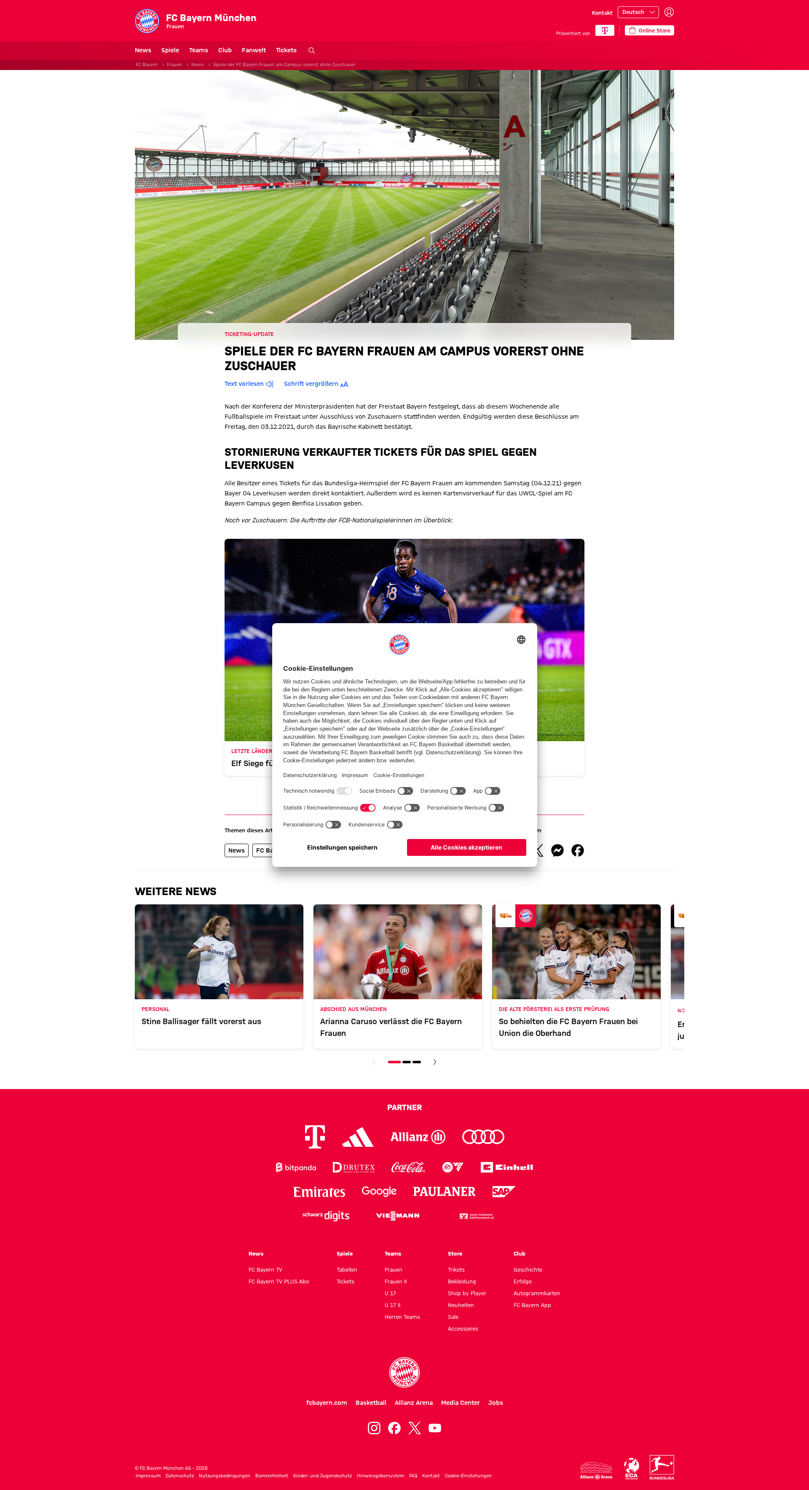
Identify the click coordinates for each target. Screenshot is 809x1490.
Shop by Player (467, 1293)
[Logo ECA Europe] (632, 1468)
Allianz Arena (414, 1402)
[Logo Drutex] (354, 1167)
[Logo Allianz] (418, 1137)
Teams (198, 50)
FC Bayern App (532, 1305)
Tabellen (347, 1269)
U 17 (390, 1293)
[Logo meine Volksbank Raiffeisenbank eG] (476, 1216)
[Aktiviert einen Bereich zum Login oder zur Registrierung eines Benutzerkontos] (669, 12)
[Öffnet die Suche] (312, 51)
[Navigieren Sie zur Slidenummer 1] (394, 1062)
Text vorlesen (244, 383)
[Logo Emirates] (319, 1191)
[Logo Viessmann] (398, 1216)
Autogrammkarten (537, 1293)
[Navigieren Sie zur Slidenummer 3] (417, 1062)
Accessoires (463, 1328)
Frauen (174, 64)
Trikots (456, 1269)
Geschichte (528, 1269)
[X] (414, 1428)
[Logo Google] (379, 1191)
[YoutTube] (435, 1428)
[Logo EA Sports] (453, 1167)
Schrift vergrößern (311, 383)
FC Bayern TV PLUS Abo (279, 1281)
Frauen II (396, 1281)
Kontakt (602, 13)
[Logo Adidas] (358, 1136)
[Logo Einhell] (507, 1167)
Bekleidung (462, 1281)
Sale (453, 1317)
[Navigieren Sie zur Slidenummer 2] (406, 1062)
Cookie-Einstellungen (468, 1475)
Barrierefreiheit (271, 1475)
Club (225, 50)
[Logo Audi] (483, 1137)
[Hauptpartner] (604, 30)
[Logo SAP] (504, 1191)
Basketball (371, 1402)
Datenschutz (180, 1475)
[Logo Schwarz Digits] (326, 1216)
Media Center (460, 1402)
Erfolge (523, 1281)
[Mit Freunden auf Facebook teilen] (577, 850)
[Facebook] (394, 1428)
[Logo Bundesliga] (662, 1467)
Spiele (170, 50)
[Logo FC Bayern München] (404, 1372)
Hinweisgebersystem (380, 1475)
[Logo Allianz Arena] (596, 1470)
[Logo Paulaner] (444, 1191)
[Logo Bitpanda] (296, 1167)
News (143, 50)
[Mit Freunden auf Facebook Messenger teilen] (557, 850)
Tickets (286, 50)
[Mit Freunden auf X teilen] (537, 850)
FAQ (413, 1475)
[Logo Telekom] (315, 1136)
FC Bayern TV (265, 1269)
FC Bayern (147, 64)
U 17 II (392, 1305)
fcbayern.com (326, 1402)
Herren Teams (402, 1317)
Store (455, 1253)
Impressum (148, 1475)
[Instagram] (374, 1428)
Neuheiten (461, 1305)
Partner (404, 1107)
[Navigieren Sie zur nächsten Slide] (435, 1062)
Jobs (495, 1402)
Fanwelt (254, 50)
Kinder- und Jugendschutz (322, 1475)
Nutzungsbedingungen (224, 1475)
